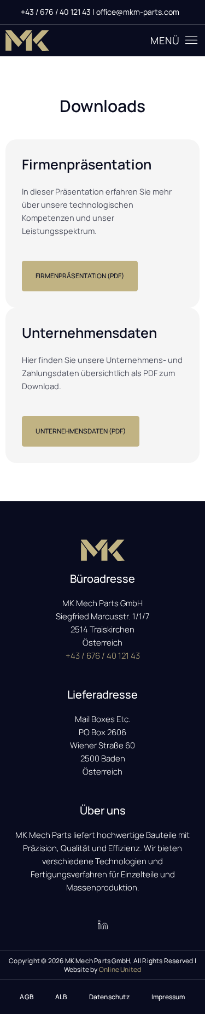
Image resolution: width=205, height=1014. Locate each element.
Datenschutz (109, 996)
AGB (26, 996)
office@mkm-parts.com (137, 12)
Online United (120, 969)
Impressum (168, 996)
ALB (61, 996)
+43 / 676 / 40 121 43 (56, 12)
